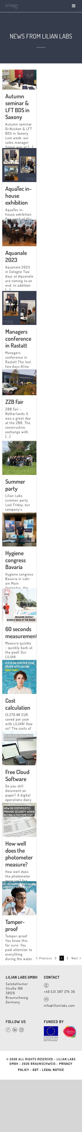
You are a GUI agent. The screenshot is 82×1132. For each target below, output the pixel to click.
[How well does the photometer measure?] (19, 805)
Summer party (15, 485)
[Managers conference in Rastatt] (19, 293)
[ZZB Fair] (19, 372)
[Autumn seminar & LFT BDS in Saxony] (19, 72)
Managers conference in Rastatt (18, 338)
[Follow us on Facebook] (9, 1028)
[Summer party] (19, 443)
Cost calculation (17, 704)
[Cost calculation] (19, 662)
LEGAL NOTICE (53, 1070)
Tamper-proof (15, 925)
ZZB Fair (14, 401)
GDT (36, 1070)
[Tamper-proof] (19, 883)
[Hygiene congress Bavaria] (19, 515)
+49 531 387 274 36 (59, 991)
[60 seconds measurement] (19, 591)
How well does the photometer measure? (19, 854)
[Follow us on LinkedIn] (15, 1028)
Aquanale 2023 (16, 256)
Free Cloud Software (17, 775)
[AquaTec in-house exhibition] (19, 150)
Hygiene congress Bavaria (15, 559)
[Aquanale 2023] (19, 222)
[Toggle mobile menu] (74, 6)
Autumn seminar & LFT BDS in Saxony (17, 106)
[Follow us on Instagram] (22, 1028)
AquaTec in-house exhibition (18, 195)
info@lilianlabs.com (59, 1005)
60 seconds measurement (21, 632)
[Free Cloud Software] (19, 734)
